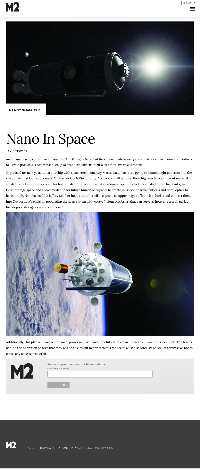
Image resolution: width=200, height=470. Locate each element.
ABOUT (32, 447)
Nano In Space (50, 139)
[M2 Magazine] (16, 10)
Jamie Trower (17, 151)
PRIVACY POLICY (81, 447)
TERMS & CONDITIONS (54, 447)
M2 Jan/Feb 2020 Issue (24, 110)
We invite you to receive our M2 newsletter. (76, 364)
